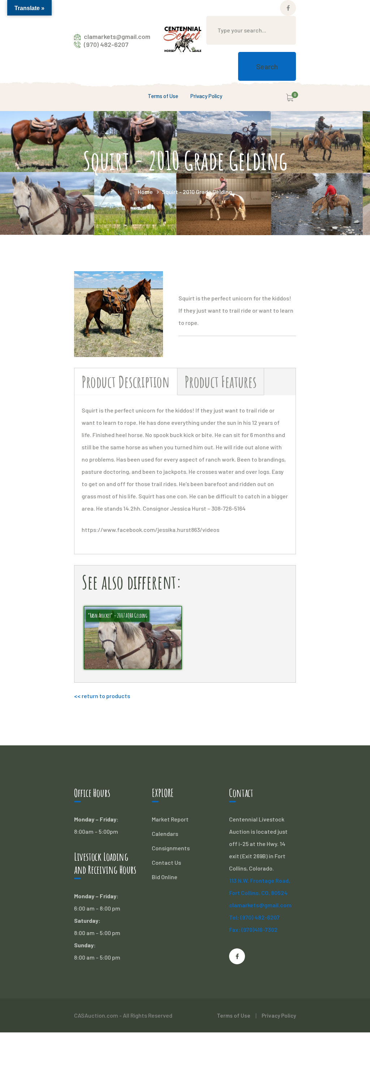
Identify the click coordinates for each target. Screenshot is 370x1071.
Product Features (221, 381)
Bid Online (164, 876)
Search (267, 66)
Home (145, 191)
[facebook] (237, 956)
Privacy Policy (279, 1015)
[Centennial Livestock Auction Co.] (182, 39)
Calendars (165, 833)
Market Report (170, 819)
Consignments (171, 848)
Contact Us (166, 862)
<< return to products (102, 695)
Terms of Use (233, 1015)
